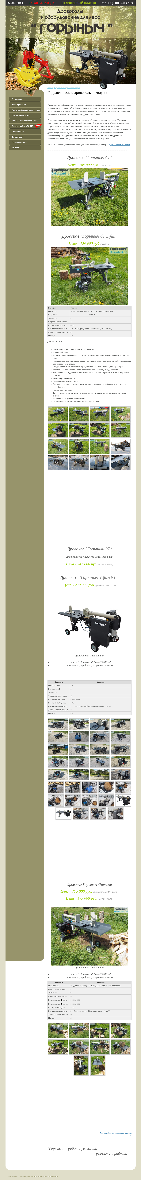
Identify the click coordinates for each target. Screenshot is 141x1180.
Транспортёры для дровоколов (26, 110)
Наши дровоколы (19, 105)
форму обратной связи (119, 145)
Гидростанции (18, 132)
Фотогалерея (17, 137)
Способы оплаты (19, 142)
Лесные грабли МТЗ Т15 (22, 126)
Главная (50, 88)
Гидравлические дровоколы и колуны (67, 88)
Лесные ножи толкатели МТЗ (24, 121)
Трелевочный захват (21, 115)
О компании (17, 99)
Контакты (16, 148)
